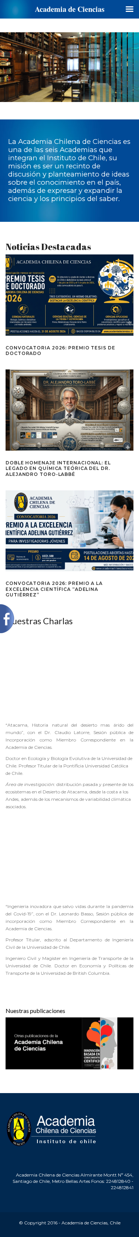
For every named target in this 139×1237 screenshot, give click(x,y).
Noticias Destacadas (48, 247)
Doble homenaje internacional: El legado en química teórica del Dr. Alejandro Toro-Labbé (58, 468)
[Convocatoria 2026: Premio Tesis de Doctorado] (69, 295)
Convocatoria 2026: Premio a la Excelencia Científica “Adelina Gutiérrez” (54, 589)
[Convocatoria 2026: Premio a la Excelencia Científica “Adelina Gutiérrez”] (69, 531)
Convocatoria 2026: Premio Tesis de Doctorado (60, 350)
